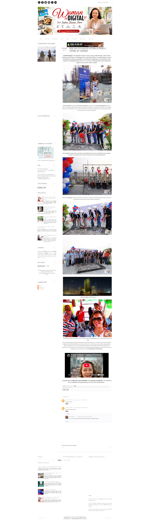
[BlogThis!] (65, 389)
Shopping (46, 256)
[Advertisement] (47, 88)
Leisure (40, 251)
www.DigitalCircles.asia (43, 170)
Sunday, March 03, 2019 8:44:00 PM (81, 407)
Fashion (51, 253)
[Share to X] (66, 389)
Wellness (41, 253)
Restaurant (41, 257)
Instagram (49, 2)
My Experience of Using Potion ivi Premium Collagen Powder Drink (50, 198)
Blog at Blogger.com (67, 518)
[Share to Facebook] (68, 389)
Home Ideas (53, 256)
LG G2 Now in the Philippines (50, 489)
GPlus (52, 2)
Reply (67, 403)
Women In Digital (66, 460)
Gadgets (46, 254)
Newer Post (63, 448)
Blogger (46, 274)
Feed (39, 2)
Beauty (49, 251)
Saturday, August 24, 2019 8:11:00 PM (85, 416)
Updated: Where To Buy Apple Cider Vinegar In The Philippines (49, 208)
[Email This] (63, 389)
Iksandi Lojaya (83, 518)
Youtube (55, 2)
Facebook (42, 2)
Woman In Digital (74, 517)
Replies (68, 413)
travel (52, 254)
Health (39, 254)
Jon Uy (40, 285)
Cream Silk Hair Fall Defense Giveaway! (52, 481)
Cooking (39, 256)
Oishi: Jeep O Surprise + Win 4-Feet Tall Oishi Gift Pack (49, 466)
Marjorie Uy (72, 416)
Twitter (45, 2)
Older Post (110, 448)
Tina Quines (41, 288)
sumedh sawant (69, 407)
